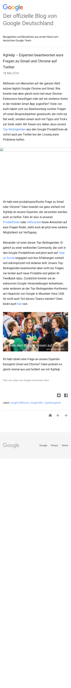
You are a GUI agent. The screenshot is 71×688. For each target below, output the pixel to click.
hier (19, 304)
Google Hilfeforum (20, 403)
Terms (65, 445)
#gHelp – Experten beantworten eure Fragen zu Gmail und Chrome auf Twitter (33, 61)
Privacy (55, 445)
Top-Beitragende (52, 403)
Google (43, 445)
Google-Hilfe (37, 403)
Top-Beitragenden (14, 129)
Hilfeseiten (34, 222)
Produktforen (11, 222)
